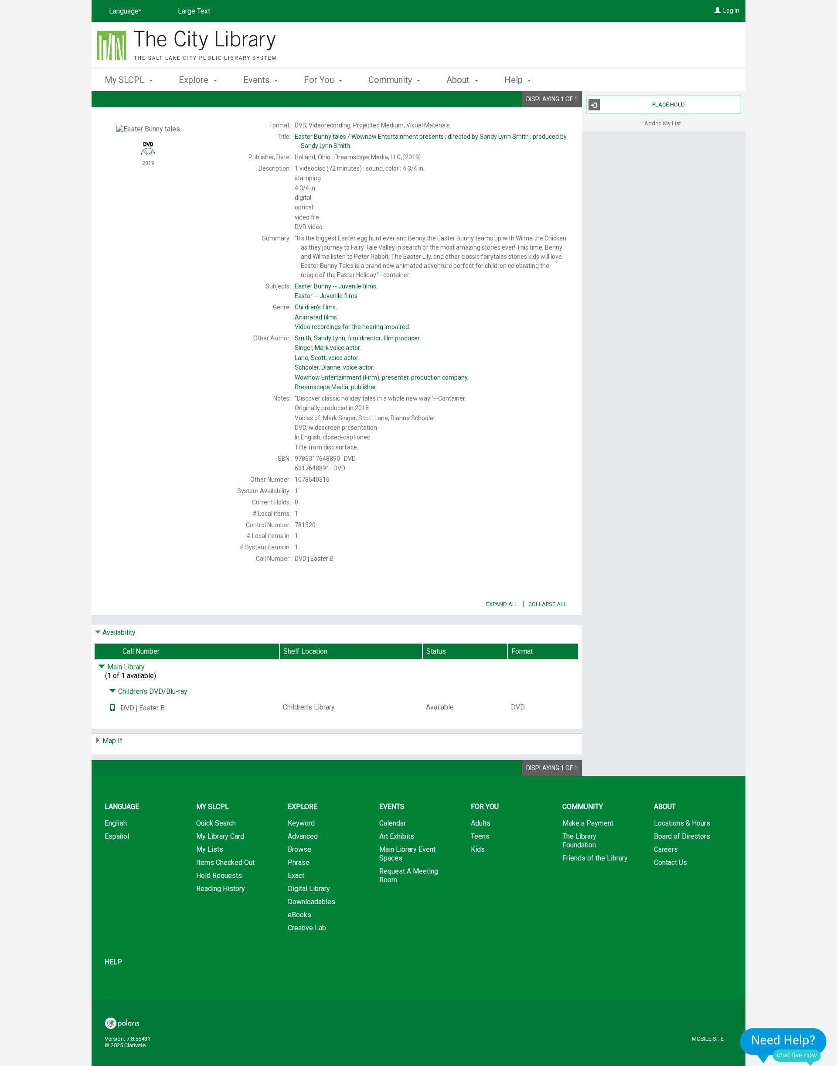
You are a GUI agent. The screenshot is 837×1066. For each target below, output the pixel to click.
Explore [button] (195, 80)
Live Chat (783, 1046)
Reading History (220, 888)
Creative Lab (307, 928)
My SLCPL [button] (125, 80)
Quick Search (216, 823)
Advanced (303, 836)
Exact (296, 875)
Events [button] (257, 80)
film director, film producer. (358, 338)
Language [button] (122, 806)
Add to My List (662, 123)
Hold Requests (219, 875)
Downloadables (311, 902)
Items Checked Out (225, 862)
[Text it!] (112, 708)
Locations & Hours (682, 823)
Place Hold (668, 104)
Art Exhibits (396, 836)
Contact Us (670, 862)
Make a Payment (587, 823)
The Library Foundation (579, 840)
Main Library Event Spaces (407, 853)
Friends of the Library (595, 858)
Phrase (299, 862)
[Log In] (718, 10)
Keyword (301, 823)
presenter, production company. (382, 377)
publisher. (336, 387)
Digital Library (309, 888)
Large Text (194, 11)
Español (117, 836)
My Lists (209, 849)
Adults (480, 823)
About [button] (459, 80)
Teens (480, 836)
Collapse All (547, 604)
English (116, 823)
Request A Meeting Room (408, 875)
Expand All (502, 604)
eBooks (299, 915)
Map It (112, 741)
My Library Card (220, 836)
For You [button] (320, 80)
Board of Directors (682, 836)
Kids (478, 849)
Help (113, 962)
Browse (299, 849)
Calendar (392, 823)
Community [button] (391, 80)
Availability (119, 632)
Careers (666, 849)
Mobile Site (708, 1038)
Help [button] (514, 80)
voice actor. (328, 347)
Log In (731, 10)
